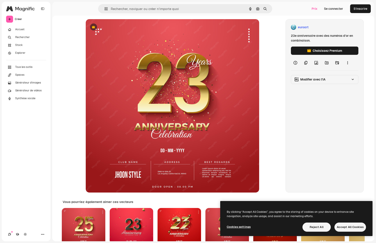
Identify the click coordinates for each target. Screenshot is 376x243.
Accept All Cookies (350, 227)
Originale (114, 27)
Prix (314, 9)
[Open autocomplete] (104, 8)
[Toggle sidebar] (42, 8)
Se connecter (333, 9)
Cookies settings (239, 227)
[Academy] (17, 234)
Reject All (317, 227)
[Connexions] (9, 234)
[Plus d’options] (347, 62)
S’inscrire (360, 9)
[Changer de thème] (25, 234)
